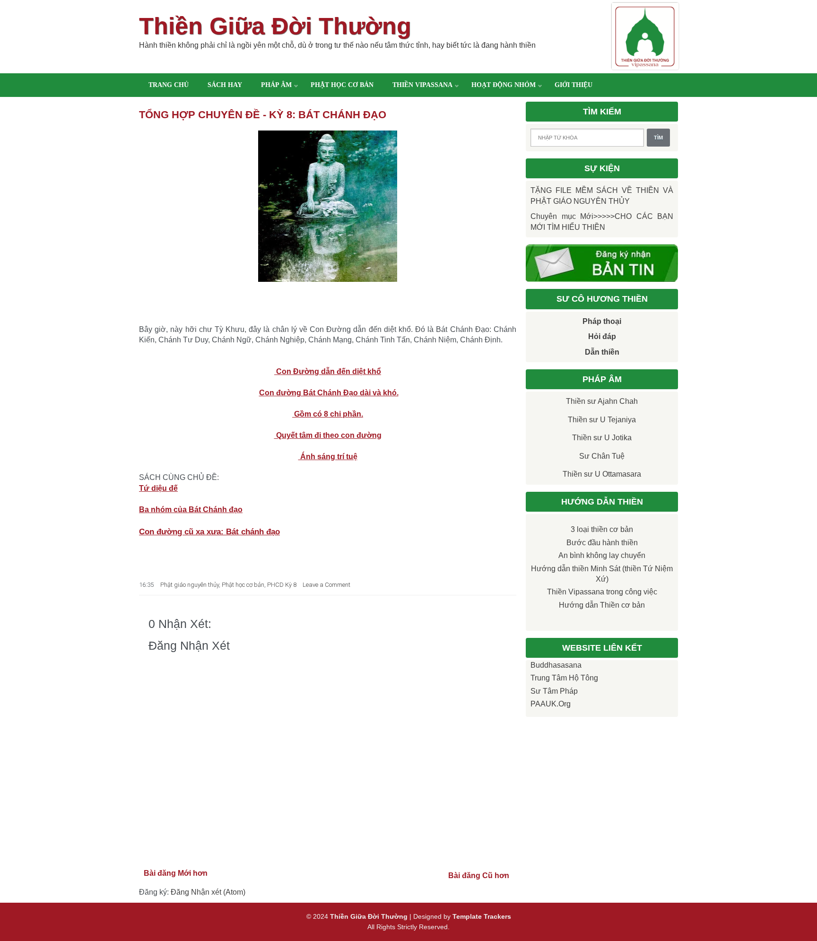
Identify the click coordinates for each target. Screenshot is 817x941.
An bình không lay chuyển (601, 555)
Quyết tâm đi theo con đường (328, 435)
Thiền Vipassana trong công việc (602, 592)
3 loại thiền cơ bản (602, 529)
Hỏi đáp (602, 336)
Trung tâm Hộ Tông (564, 678)
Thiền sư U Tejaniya (602, 420)
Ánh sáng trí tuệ (327, 457)
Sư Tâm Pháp (554, 691)
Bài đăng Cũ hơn (478, 875)
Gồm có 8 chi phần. (327, 414)
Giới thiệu (573, 84)
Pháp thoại (601, 321)
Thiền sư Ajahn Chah (602, 401)
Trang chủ (168, 84)
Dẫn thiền (602, 352)
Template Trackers (481, 916)
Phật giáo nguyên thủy (189, 584)
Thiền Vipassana (422, 84)
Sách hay (225, 84)
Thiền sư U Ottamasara (602, 474)
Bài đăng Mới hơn (176, 873)
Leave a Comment (326, 584)
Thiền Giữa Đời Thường (275, 26)
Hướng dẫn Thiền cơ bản (602, 605)
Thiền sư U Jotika (602, 438)
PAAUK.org (550, 704)
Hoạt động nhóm (503, 84)
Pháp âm (276, 84)
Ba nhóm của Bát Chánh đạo (191, 509)
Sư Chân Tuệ (602, 456)
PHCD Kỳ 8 (281, 584)
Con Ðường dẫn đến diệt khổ (327, 371)
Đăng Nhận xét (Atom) (208, 892)
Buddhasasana (556, 665)
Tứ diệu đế (158, 488)
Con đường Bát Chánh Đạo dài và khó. (329, 393)
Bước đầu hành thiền (602, 543)
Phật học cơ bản (342, 84)
